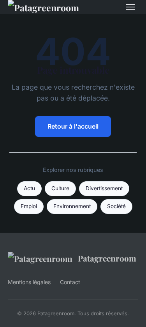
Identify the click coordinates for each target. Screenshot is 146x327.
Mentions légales (29, 282)
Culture (60, 188)
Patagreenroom (107, 258)
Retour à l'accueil (73, 126)
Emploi (29, 206)
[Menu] (130, 7)
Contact (70, 282)
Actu (29, 188)
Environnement (72, 206)
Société (116, 206)
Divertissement (104, 188)
